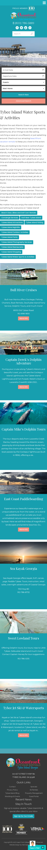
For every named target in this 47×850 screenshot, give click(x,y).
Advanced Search (23, 101)
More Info (23, 318)
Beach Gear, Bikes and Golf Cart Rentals (18, 212)
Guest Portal (34, 796)
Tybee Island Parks (9, 237)
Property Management (34, 793)
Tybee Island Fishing (34, 222)
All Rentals (34, 790)
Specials (33, 787)
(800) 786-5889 (24, 23)
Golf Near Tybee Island (31, 217)
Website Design (14, 845)
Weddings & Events (12, 796)
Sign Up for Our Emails (23, 816)
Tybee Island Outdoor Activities (14, 232)
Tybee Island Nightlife (10, 227)
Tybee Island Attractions (12, 222)
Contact (12, 787)
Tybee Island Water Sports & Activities (17, 257)
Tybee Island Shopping (11, 252)
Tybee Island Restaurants (12, 247)
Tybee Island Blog (12, 793)
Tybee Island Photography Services (16, 242)
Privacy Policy (12, 790)
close (42, 847)
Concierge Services (9, 217)
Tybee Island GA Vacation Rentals (23, 16)
